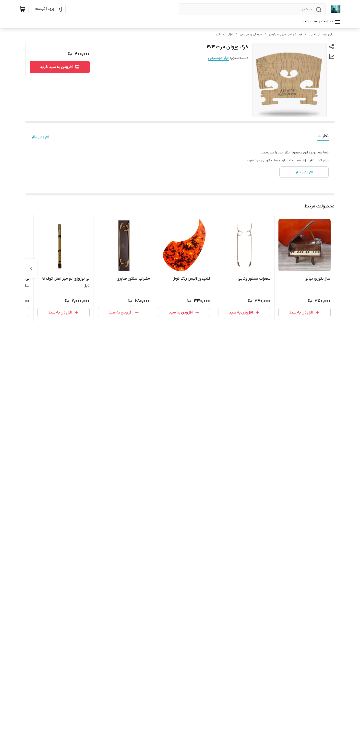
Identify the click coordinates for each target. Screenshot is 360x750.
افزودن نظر (40, 137)
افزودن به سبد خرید (56, 67)
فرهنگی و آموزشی (251, 34)
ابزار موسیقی (224, 34)
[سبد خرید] (22, 9)
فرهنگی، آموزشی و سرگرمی (285, 34)
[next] (31, 268)
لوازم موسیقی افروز (322, 34)
